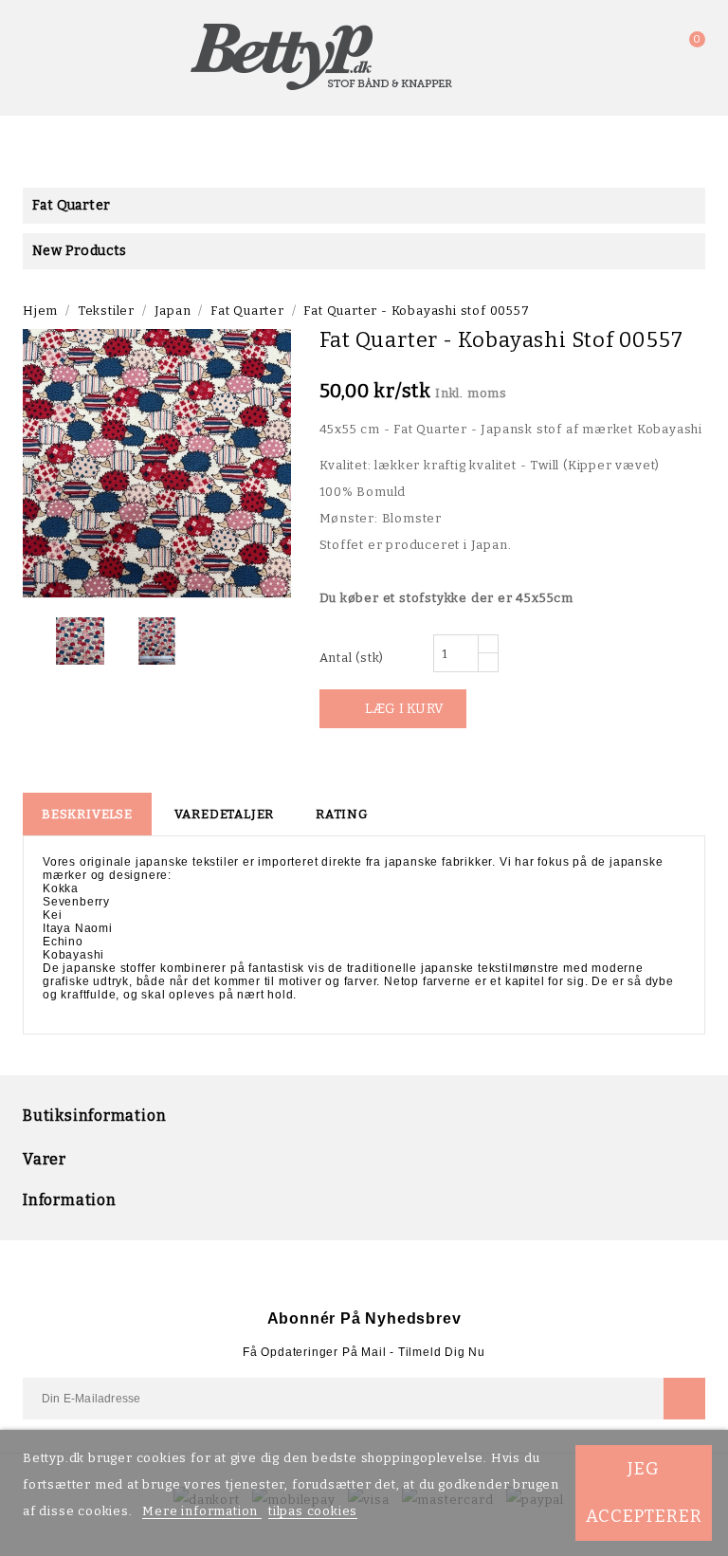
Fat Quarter (71, 205)
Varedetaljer (224, 814)
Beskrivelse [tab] (87, 814)
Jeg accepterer (644, 1492)
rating (342, 814)
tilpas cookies (312, 1511)
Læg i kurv (394, 709)
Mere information (202, 1511)
